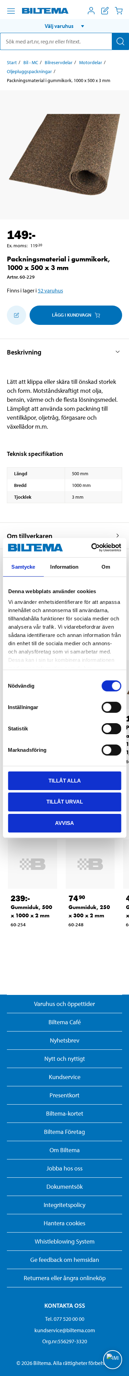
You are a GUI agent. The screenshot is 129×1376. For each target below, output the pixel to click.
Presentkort (64, 1095)
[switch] (111, 706)
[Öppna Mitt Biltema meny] (91, 10)
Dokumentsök (64, 1186)
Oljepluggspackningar (29, 71)
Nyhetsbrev (64, 1040)
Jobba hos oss (64, 1168)
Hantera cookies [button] (64, 1223)
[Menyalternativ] (11, 11)
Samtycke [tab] (23, 566)
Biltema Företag (64, 1132)
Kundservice (64, 1077)
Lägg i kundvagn (71, 315)
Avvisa (64, 823)
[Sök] (120, 41)
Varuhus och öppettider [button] (64, 1004)
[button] (64, 26)
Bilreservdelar (59, 62)
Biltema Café (65, 1022)
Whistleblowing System (65, 1241)
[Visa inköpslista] (105, 10)
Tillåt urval (64, 802)
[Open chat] (112, 1359)
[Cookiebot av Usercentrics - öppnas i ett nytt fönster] (92, 547)
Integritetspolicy (64, 1205)
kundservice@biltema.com (64, 1330)
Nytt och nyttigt (64, 1059)
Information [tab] (64, 566)
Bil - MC (30, 62)
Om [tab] (105, 566)
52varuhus (50, 290)
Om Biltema (65, 1150)
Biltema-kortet (64, 1113)
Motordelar (90, 62)
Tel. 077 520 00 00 (64, 1318)
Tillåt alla (65, 780)
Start (12, 62)
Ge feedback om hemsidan (64, 1260)
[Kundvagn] (119, 10)
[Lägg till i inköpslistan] (16, 315)
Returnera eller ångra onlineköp (65, 1278)
